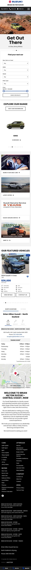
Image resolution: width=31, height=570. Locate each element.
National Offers (6, 478)
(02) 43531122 (8, 525)
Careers (18, 481)
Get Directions (15, 386)
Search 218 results (15, 95)
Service (18, 445)
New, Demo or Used (8, 60)
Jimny (3, 462)
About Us (18, 479)
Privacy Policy (20, 488)
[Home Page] (15, 1)
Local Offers (5, 480)
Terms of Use (20, 490)
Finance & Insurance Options (7, 488)
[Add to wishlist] (27, 276)
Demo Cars (5, 473)
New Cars (4, 471)
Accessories (19, 465)
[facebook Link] (3, 496)
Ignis (3, 450)
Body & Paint (20, 452)
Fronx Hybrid (5, 452)
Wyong (23, 309)
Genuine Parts (20, 468)
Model (4, 74)
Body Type (5, 80)
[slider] (4, 91)
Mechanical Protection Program (21, 448)
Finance (4, 485)
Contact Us (23, 297)
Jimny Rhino (5, 464)
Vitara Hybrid (5, 455)
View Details (8, 297)
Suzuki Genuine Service (20, 455)
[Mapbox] (4, 387)
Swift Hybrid (5, 445)
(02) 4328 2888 (17, 334)
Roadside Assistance (22, 458)
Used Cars (4, 475)
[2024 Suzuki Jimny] (15, 263)
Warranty (19, 461)
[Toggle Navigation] (28, 9)
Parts (17, 463)
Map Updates (20, 470)
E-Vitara (4, 460)
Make (4, 67)
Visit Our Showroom (15, 109)
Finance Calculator (7, 491)
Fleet (3, 483)
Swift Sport (5, 448)
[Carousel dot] (14, 50)
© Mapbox (27, 387)
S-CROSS (4, 457)
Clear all (15, 57)
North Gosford (10, 309)
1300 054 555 (10, 554)
